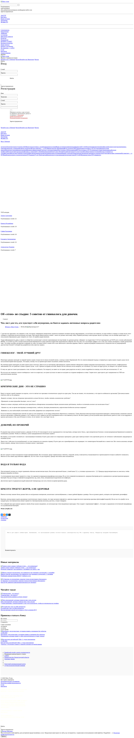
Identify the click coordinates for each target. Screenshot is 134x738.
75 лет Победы (39, 155)
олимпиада (38, 153)
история (37, 150)
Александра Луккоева (7, 247)
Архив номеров (5, 53)
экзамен (67, 147)
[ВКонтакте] (2, 515)
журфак (33, 150)
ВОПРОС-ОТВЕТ (6, 41)
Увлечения (4, 20)
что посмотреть (18, 155)
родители (4, 147)
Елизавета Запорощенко (8, 239)
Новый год (65, 153)
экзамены (108, 150)
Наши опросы (5, 45)
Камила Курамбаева (7, 223)
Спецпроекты (5, 30)
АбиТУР (3, 15)
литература (10, 150)
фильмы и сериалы (30, 151)
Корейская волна (8, 155)
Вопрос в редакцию (7, 46)
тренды (12, 147)
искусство (55, 155)
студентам (97, 148)
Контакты (4, 51)
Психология (4, 40)
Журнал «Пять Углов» (12, 327)
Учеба (19, 153)
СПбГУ (74, 148)
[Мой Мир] (7, 515)
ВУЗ (32, 148)
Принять (3, 736)
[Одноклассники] (4, 515)
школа (6, 148)
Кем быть (4, 17)
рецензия (73, 147)
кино (102, 148)
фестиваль (7, 153)
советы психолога (25, 148)
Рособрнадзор (87, 151)
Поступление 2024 (63, 150)
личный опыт (71, 155)
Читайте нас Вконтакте (27, 59)
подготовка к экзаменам (38, 147)
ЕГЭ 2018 (84, 147)
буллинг (110, 147)
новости (78, 147)
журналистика (19, 151)
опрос (25, 155)
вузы (45, 155)
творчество (87, 153)
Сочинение (93, 150)
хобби (5, 150)
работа (67, 151)
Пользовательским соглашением (19, 118)
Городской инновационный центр (15, 664)
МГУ (77, 150)
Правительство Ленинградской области (16, 657)
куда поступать (78, 151)
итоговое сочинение (115, 153)
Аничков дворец (9, 659)
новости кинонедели (97, 153)
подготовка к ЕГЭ (84, 150)
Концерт (49, 155)
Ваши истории (5, 19)
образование (45, 151)
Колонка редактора (7, 43)
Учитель (43, 150)
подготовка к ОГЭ (88, 148)
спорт (120, 147)
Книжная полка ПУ (87, 155)
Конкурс (28, 147)
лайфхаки (28, 150)
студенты (48, 150)
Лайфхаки (4, 33)
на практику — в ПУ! (40, 148)
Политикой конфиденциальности (17, 115)
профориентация (19, 150)
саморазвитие (62, 155)
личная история (51, 147)
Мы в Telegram (5, 141)
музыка (71, 151)
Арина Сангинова (6, 215)
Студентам (4, 35)
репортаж (80, 148)
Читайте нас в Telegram (8, 59)
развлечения (97, 147)
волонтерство (79, 153)
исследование (57, 153)
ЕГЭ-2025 (78, 155)
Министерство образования (55, 148)
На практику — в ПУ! (7, 48)
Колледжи (14, 153)
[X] (9, 515)
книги (99, 155)
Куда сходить (68, 148)
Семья (95, 155)
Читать (17, 59)
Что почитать (25, 153)
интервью (54, 150)
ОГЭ (28, 155)
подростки (72, 153)
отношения (72, 150)
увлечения (90, 147)
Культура (3, 38)
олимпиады (49, 153)
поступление (96, 151)
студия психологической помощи (14, 665)
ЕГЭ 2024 (39, 151)
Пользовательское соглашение (10, 681)
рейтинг (52, 151)
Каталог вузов (104, 151)
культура (115, 147)
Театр (8, 147)
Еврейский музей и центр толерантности (17, 652)
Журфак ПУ (4, 22)
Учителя (106, 153)
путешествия (101, 150)
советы (44, 153)
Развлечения (4, 31)
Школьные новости (7, 36)
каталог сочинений (14, 148)
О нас (2, 49)
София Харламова (6, 231)
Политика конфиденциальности (11, 683)
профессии (104, 147)
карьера (32, 155)
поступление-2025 (20, 147)
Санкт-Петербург (60, 151)
